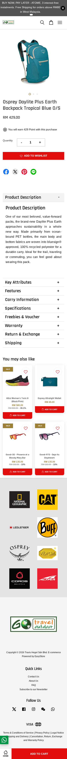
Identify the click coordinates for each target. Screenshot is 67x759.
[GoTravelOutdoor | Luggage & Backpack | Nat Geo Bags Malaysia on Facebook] (23, 711)
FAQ (33, 685)
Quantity (8, 140)
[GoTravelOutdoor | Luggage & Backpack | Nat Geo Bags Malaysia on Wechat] (43, 711)
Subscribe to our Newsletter (33, 689)
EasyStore (40, 656)
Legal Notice (57, 732)
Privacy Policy (42, 732)
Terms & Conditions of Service (18, 732)
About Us (33, 681)
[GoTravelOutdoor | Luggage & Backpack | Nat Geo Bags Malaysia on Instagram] (33, 711)
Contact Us (33, 676)
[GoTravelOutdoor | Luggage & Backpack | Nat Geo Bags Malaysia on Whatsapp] (52, 711)
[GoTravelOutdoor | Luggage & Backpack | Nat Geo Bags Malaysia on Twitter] (14, 711)
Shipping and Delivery (17, 736)
